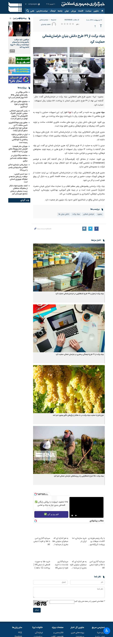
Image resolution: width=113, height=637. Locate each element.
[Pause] (72, 515)
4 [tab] (10, 18)
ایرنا (83, 4)
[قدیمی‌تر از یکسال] (69, 268)
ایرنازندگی (39, 632)
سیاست (88, 11)
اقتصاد (80, 11)
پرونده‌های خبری (77, 632)
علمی (32, 11)
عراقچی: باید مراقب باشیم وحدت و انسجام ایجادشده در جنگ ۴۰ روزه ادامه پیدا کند (19, 43)
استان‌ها (53, 20)
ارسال (37, 610)
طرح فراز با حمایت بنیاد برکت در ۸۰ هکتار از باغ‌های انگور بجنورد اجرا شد (78, 415)
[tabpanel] (19, 38)
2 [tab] (16, 18)
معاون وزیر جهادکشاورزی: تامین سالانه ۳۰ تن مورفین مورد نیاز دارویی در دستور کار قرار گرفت (18, 126)
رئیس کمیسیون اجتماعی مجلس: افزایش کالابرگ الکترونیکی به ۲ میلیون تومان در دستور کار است (19, 114)
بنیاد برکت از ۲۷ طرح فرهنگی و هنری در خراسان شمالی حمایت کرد (80, 354)
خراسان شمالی (44, 20)
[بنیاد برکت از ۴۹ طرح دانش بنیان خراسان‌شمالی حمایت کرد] (69, 70)
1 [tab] (19, 18)
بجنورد (99, 214)
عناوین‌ (96, 11)
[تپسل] (35, 494)
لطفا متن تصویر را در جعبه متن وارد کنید (89, 601)
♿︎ (107, 630)
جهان (67, 11)
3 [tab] (13, 18)
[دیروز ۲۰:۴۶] (19, 29)
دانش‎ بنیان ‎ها (64, 214)
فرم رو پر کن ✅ (51, 514)
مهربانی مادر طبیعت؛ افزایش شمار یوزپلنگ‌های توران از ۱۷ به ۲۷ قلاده (18, 149)
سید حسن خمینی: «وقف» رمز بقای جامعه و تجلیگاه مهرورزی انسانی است (18, 178)
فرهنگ (53, 11)
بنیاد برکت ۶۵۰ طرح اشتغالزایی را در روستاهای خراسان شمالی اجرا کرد (79, 476)
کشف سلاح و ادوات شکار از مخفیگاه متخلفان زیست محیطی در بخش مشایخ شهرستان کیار (18, 189)
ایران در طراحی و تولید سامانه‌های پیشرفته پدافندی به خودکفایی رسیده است (19, 138)
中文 (20, 632)
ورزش (73, 11)
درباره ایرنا (101, 632)
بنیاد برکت (76, 214)
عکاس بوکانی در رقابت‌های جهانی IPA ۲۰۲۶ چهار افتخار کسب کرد (18, 95)
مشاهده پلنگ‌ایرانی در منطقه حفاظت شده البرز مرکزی (19, 158)
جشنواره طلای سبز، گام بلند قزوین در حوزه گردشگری (19, 104)
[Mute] (76, 515)
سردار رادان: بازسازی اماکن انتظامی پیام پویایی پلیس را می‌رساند (18, 167)
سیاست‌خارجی (42, 11)
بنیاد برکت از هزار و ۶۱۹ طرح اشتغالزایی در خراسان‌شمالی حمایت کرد (80, 293)
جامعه (60, 11)
